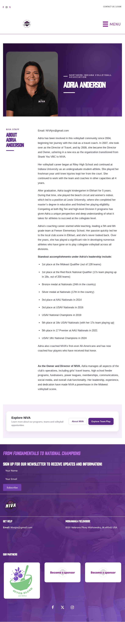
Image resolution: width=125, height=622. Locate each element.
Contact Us (108, 6)
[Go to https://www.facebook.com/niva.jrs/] (3, 7)
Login (118, 6)
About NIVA (78, 421)
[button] (12, 487)
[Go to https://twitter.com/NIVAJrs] (10, 7)
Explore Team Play (101, 421)
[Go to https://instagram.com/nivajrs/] (6, 7)
